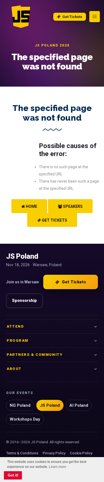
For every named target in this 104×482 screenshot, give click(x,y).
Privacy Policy (54, 453)
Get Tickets (72, 17)
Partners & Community (34, 355)
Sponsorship (24, 300)
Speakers (72, 206)
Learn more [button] (57, 467)
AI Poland (78, 405)
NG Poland (20, 405)
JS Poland (50, 405)
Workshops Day (25, 419)
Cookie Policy (81, 453)
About (14, 369)
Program (18, 340)
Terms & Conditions (22, 453)
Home (31, 206)
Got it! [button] (13, 475)
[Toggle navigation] (94, 16)
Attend (15, 326)
